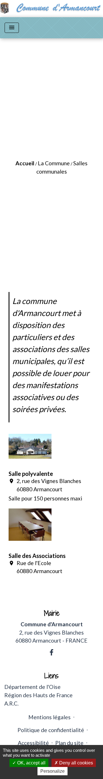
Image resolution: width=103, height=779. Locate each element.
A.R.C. (11, 703)
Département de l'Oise (32, 686)
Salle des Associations (37, 555)
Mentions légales (49, 717)
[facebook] (51, 652)
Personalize (52, 771)
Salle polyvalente (31, 473)
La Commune (54, 163)
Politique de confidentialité (50, 730)
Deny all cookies (75, 762)
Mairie (52, 613)
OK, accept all (30, 762)
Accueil (24, 163)
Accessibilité (33, 743)
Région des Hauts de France (38, 695)
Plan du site (69, 743)
